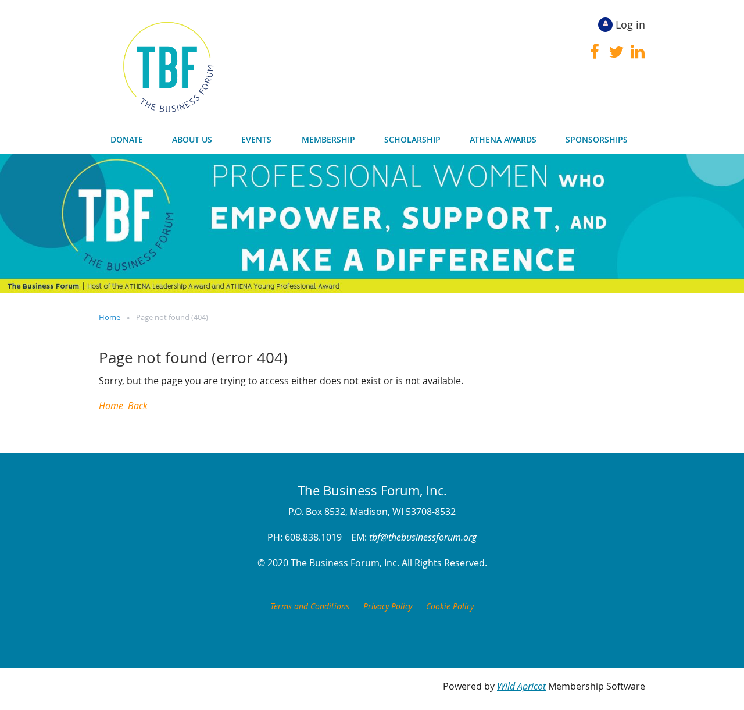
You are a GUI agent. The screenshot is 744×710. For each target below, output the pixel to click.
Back (138, 405)
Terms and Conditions (309, 606)
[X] (616, 52)
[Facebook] (594, 52)
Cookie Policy (450, 606)
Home (109, 317)
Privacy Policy (387, 606)
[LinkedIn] (637, 52)
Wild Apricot (521, 686)
